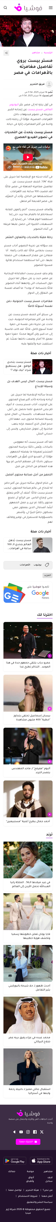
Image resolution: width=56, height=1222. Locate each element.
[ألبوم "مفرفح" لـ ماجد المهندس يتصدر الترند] (28, 746)
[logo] (28, 7)
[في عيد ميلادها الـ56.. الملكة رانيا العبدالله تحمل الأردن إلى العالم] (28, 860)
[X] (42, 1132)
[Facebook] (35, 1132)
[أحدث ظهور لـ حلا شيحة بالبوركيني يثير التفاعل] (28, 963)
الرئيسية (48, 53)
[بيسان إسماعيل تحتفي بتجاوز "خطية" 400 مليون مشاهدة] (28, 693)
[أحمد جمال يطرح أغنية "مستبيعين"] (28, 798)
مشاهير (36, 53)
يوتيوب (37, 565)
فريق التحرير (37, 84)
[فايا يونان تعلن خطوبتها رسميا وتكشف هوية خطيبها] (28, 911)
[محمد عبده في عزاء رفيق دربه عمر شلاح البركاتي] (28, 1015)
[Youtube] (21, 1132)
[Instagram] (28, 1132)
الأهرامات (25, 565)
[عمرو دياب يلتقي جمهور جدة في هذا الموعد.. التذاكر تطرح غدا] (28, 640)
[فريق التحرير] (49, 84)
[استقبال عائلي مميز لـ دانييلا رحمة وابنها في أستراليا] (28, 1066)
